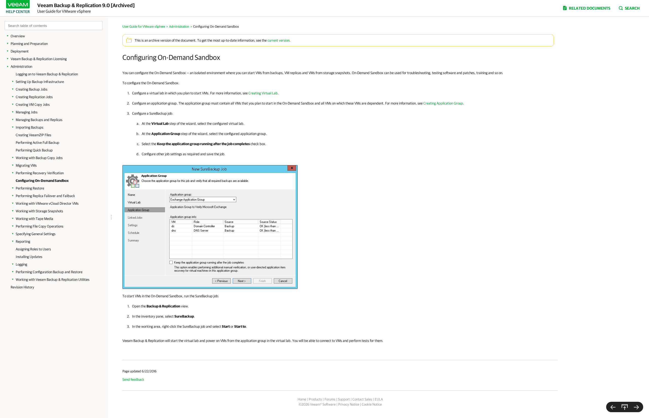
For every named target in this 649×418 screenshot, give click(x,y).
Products (315, 399)
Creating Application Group (443, 103)
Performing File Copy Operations (39, 226)
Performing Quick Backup (34, 150)
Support (344, 399)
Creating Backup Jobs (31, 89)
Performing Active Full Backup (37, 143)
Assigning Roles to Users (33, 249)
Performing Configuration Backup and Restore (49, 272)
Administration (21, 66)
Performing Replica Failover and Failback (45, 196)
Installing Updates (29, 257)
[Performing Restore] (636, 407)
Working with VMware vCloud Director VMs (47, 203)
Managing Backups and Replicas (39, 120)
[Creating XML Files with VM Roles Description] (613, 407)
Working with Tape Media (34, 219)
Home (302, 399)
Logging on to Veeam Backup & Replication (47, 74)
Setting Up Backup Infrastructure (40, 82)
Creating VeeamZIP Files (33, 135)
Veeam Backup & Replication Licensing (39, 59)
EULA (379, 399)
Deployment (20, 51)
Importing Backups (29, 127)
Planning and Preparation (29, 44)
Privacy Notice (348, 404)
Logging (21, 264)
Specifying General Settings (36, 234)
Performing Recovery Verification (40, 173)
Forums (329, 399)
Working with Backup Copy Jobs (39, 158)
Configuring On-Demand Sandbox (42, 181)
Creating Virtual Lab (263, 93)
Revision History (22, 287)
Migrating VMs (26, 165)
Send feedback (133, 379)
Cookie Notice (372, 404)
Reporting (23, 241)
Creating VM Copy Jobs (33, 104)
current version (278, 40)
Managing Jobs (27, 112)
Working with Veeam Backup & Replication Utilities (52, 279)
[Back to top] (624, 407)
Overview (18, 36)
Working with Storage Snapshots (39, 211)
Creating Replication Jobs (34, 97)
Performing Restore (30, 188)
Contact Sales (362, 399)
